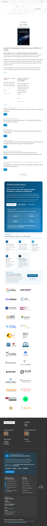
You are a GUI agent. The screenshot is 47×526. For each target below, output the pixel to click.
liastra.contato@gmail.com (10, 508)
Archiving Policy (25, 490)
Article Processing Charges (27, 488)
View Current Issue (21, 204)
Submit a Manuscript (11, 204)
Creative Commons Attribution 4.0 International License (17, 522)
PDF (5, 114)
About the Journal (31, 204)
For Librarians (6, 444)
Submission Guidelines (32, 275)
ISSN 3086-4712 (25, 468)
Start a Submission (32, 278)
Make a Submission (9, 422)
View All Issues (24, 174)
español (26, 425)
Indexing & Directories (26, 485)
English (25, 424)
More (5, 72)
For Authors (6, 442)
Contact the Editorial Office (27, 492)
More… (5, 90)
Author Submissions (25, 483)
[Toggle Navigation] (41, 1)
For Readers (6, 441)
